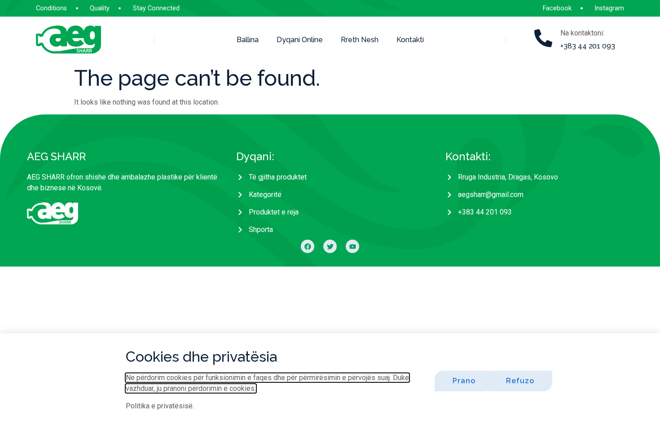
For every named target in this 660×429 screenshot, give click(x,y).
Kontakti (410, 39)
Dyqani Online (300, 39)
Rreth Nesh (359, 39)
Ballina (248, 39)
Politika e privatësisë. (160, 406)
